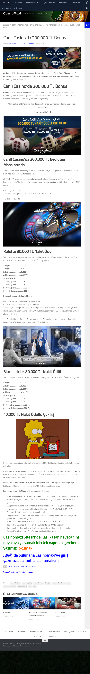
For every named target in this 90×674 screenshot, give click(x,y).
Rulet (34, 586)
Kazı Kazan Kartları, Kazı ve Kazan (22, 566)
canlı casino (35, 25)
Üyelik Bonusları (49, 3)
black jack (23, 25)
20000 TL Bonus (15, 583)
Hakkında (7, 612)
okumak (25, 548)
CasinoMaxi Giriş (32, 3)
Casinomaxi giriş (22, 586)
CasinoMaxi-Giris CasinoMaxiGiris (21, 44)
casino (45, 25)
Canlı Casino (6, 3)
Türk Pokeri (76, 3)
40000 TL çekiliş (27, 583)
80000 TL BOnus (38, 583)
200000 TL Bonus (10, 25)
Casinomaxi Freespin (59, 25)
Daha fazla (5, 8)
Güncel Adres (18, 3)
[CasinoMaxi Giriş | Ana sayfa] (12, 13)
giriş (30, 586)
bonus (54, 583)
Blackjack (47, 583)
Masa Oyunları (63, 3)
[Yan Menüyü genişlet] (87, 25)
